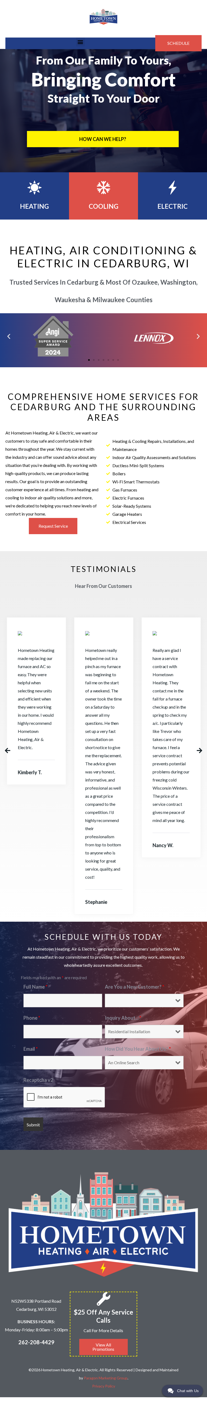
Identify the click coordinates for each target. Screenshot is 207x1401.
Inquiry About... (123, 1018)
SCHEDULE (178, 43)
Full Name (35, 986)
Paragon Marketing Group (105, 1378)
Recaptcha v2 (38, 1080)
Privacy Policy (103, 1386)
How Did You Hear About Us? (138, 1049)
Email (30, 1049)
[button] (80, 42)
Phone (31, 1018)
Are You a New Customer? (134, 986)
